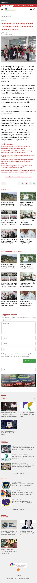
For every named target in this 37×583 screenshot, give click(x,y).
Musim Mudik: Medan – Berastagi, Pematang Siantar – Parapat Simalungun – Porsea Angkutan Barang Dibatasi (23, 466)
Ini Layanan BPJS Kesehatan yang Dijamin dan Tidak (23, 457)
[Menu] (2, 9)
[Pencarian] (34, 9)
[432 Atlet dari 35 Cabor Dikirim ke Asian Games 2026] (28, 406)
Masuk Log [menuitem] (4, 2)
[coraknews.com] (9, 9)
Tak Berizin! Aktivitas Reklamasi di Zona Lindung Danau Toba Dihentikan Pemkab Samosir (16, 151)
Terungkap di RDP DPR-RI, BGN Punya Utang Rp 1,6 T (27, 532)
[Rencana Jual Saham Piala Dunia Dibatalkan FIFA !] (9, 424)
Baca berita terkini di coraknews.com (18, 177)
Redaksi (18, 575)
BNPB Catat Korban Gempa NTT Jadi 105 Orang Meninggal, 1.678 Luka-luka (22, 493)
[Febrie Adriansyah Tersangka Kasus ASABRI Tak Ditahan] (9, 543)
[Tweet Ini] (22, 183)
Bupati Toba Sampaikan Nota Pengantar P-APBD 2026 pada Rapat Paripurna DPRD (16, 166)
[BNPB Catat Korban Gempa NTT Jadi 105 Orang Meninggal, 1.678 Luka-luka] (6, 493)
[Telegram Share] (30, 183)
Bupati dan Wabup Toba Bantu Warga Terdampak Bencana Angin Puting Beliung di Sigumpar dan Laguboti (17, 161)
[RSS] (18, 570)
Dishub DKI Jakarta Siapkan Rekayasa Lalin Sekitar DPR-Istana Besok (23, 502)
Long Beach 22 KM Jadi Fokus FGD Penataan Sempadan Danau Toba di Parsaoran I (15, 147)
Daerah (3, 20)
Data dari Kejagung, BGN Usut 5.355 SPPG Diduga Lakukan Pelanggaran (9, 532)
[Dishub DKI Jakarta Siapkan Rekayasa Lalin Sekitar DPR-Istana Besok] (6, 502)
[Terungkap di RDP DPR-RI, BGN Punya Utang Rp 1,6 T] (28, 524)
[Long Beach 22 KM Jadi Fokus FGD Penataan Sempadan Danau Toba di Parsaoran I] (9, 196)
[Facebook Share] (19, 183)
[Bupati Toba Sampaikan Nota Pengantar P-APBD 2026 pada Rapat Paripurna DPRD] (9, 233)
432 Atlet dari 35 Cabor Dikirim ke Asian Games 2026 (27, 414)
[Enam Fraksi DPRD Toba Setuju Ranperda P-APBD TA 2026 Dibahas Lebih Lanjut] (9, 214)
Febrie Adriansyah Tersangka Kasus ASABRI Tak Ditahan (9, 551)
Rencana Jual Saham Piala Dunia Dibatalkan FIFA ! (8, 432)
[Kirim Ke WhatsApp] (34, 183)
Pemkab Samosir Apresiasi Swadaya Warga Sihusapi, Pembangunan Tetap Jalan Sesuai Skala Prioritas (18, 171)
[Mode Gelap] (31, 9)
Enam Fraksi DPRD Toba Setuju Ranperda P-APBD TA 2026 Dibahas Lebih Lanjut (18, 156)
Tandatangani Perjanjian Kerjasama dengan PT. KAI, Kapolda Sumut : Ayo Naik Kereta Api (23, 448)
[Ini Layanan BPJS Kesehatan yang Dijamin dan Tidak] (6, 457)
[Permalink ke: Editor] (2, 33)
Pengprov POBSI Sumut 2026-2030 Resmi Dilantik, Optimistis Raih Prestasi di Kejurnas (8, 414)
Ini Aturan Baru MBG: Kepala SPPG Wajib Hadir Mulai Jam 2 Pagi (23, 484)
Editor (6, 33)
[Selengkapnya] (35, 398)
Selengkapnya (18, 473)
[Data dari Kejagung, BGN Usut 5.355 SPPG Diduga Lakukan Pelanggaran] (9, 524)
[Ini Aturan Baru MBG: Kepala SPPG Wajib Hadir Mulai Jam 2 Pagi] (6, 485)
